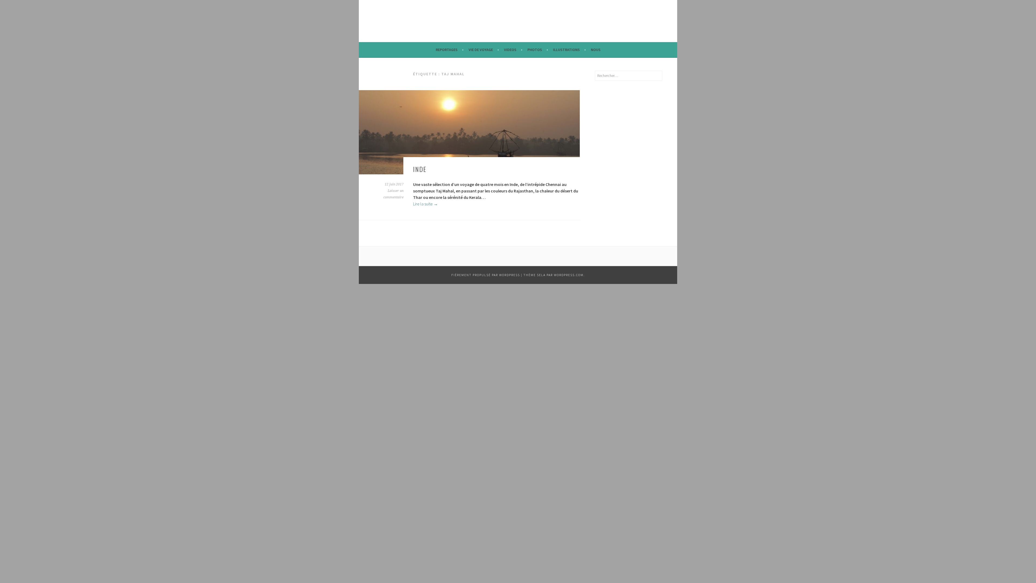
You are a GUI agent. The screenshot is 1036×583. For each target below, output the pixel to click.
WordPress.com (569, 275)
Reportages (447, 49)
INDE (420, 169)
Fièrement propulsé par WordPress (485, 275)
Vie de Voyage (481, 49)
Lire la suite (425, 203)
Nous (596, 49)
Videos (510, 49)
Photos (534, 49)
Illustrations (566, 49)
